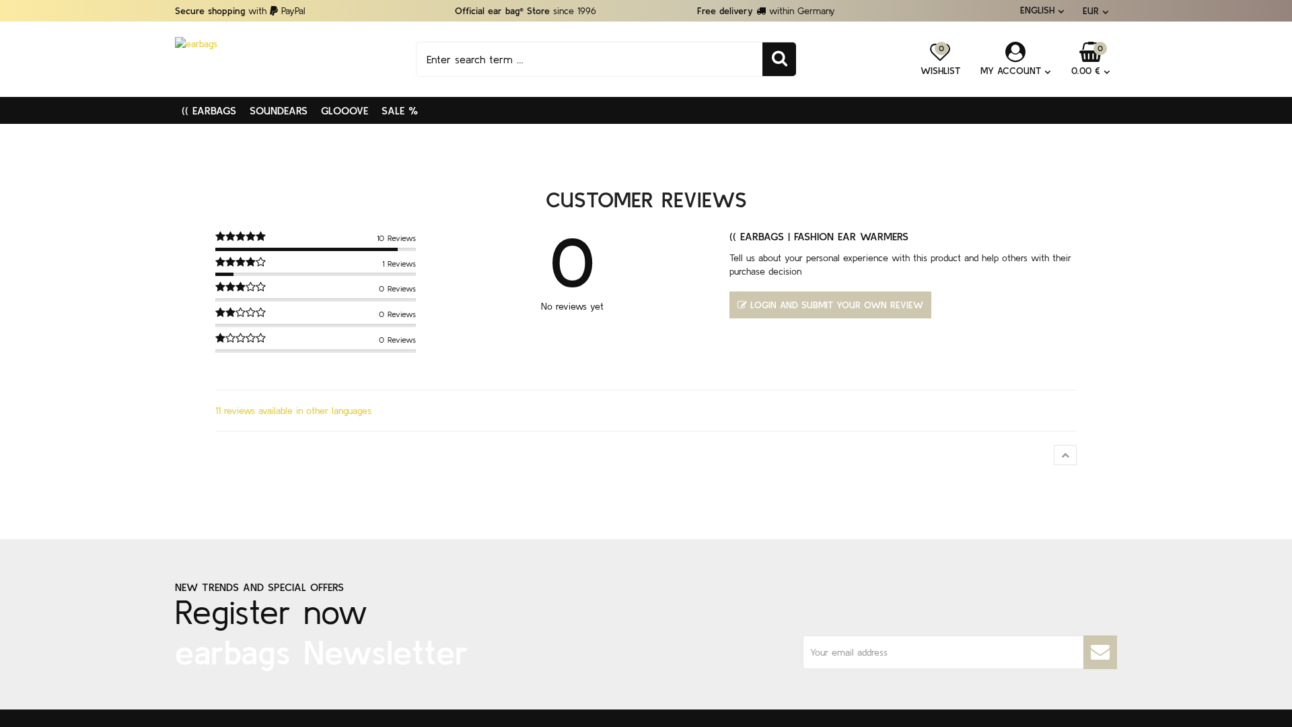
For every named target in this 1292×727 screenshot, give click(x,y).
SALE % (400, 110)
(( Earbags (209, 110)
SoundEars (279, 110)
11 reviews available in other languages (293, 410)
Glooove (344, 110)
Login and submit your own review (836, 305)
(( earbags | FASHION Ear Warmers (818, 236)
